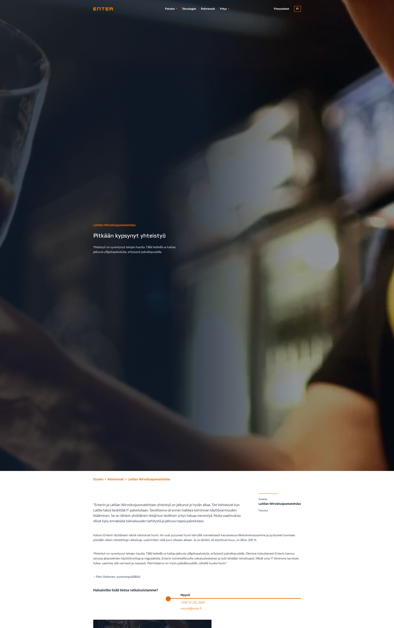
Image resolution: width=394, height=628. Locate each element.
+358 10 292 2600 (193, 602)
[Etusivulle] (103, 8)
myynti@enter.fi (191, 608)
